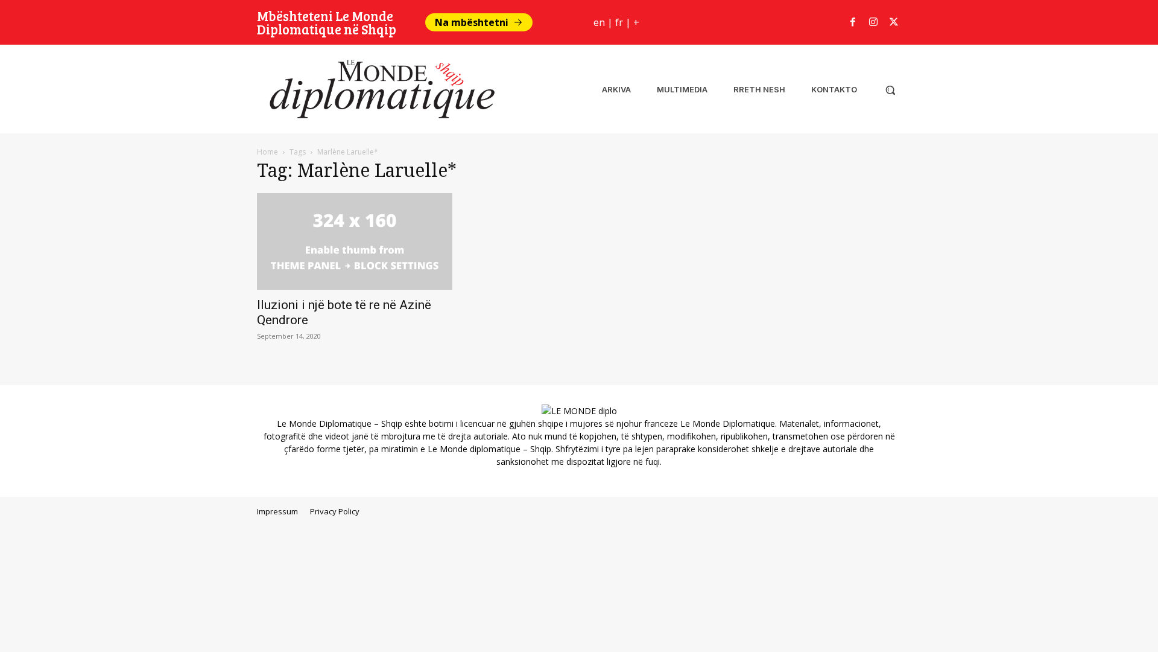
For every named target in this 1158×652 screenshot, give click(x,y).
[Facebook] (853, 22)
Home (267, 152)
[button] (890, 90)
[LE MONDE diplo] (377, 89)
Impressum (277, 511)
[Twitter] (894, 22)
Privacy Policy (334, 511)
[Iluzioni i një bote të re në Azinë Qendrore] (354, 241)
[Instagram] (873, 22)
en (599, 22)
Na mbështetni (471, 22)
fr (619, 22)
